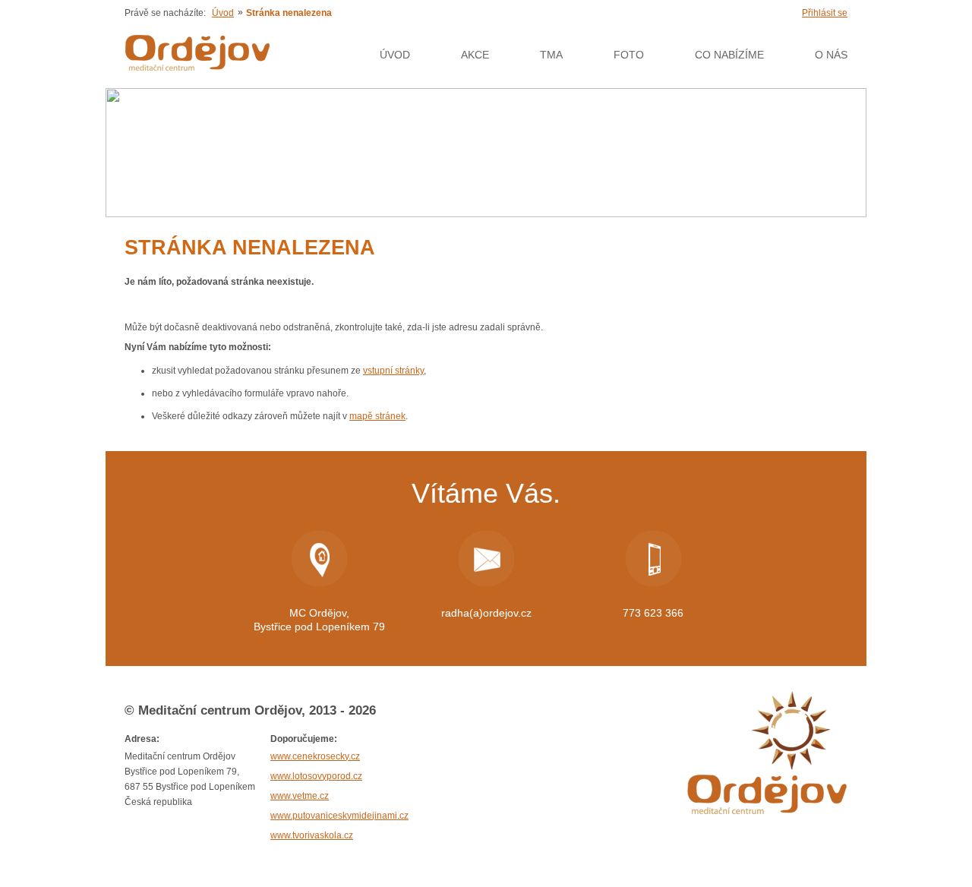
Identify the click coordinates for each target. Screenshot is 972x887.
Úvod (223, 13)
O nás (831, 55)
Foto (629, 55)
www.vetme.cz (299, 796)
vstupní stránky (393, 370)
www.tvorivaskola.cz (311, 835)
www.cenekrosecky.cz (315, 756)
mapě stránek (377, 416)
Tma (551, 55)
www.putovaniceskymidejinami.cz (339, 815)
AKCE (475, 55)
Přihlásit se (824, 13)
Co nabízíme (729, 55)
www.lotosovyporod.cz (316, 776)
